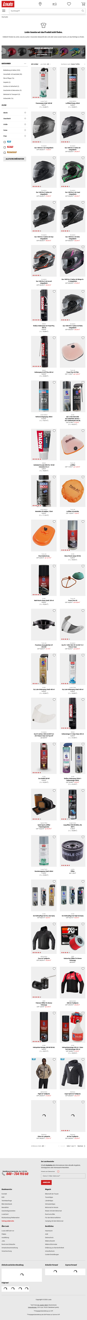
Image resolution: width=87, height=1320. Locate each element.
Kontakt (4, 1194)
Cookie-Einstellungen (52, 1254)
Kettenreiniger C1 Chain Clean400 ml (73, 734)
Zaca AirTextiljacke (44, 958)
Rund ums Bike (50, 1214)
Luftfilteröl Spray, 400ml (73, 103)
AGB (46, 1234)
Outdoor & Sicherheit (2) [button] (11, 86)
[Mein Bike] (54, 4)
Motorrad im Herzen (51, 1207)
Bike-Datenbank (7, 1204)
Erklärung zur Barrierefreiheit (54, 1248)
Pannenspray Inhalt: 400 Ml (44, 103)
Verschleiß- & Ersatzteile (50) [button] (12, 74)
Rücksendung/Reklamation (11, 1217)
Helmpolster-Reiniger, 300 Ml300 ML (44, 1047)
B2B (3, 1197)
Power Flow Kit (72, 600)
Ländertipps (49, 1200)
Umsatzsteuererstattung (10, 1248)
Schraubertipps (50, 1204)
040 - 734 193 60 (17, 1174)
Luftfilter (72, 465)
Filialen (4, 1234)
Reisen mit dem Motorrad (53, 1211)
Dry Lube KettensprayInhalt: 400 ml (44, 689)
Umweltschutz (50, 1251)
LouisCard (5, 1214)
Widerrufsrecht (50, 1241)
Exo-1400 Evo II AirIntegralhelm (43, 148)
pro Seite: (44, 64)
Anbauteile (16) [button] (8, 98)
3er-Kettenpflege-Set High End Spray (72, 916)
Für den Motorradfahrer (53, 1217)
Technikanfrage (7, 1200)
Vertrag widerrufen (8, 1221)
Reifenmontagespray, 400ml (44, 417)
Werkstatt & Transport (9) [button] (11, 94)
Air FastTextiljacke (72, 1136)
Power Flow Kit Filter (73, 372)
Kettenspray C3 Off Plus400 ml (43, 372)
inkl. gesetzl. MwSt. (42, 1305)
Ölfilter (73, 871)
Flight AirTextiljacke (44, 1094)
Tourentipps (49, 1197)
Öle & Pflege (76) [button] (8, 78)
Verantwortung (7, 1251)
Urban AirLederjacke (44, 1136)
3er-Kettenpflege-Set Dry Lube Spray (44, 916)
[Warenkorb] (83, 4)
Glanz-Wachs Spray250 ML (72, 556)
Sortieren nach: (66, 64)
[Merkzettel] (69, 4)
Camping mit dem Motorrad (54, 1221)
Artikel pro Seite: (36, 1146)
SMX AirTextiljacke (72, 1003)
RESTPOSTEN (12, 152)
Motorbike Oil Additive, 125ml (44, 511)
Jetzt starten (42, 55)
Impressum (49, 1231)
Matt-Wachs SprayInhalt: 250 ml (44, 600)
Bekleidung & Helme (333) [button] (11, 70)
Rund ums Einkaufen (8, 1244)
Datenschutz (49, 1237)
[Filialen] (40, 4)
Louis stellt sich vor (8, 1231)
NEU (9, 141)
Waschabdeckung (43, 556)
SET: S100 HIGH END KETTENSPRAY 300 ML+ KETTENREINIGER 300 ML (73, 418)
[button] (83, 11)
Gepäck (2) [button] (7, 82)
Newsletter (5, 1207)
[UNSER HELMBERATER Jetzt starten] (43, 52)
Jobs (3, 1241)
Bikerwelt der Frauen (52, 1194)
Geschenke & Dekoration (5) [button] (12, 90)
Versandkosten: (32, 1307)
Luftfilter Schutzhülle (72, 511)
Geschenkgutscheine (8, 1211)
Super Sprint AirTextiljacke (73, 1094)
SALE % (10, 147)
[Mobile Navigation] (4, 10)
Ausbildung (5, 1237)
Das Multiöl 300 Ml (43, 778)
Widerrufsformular (51, 1244)
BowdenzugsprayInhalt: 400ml (44, 871)
